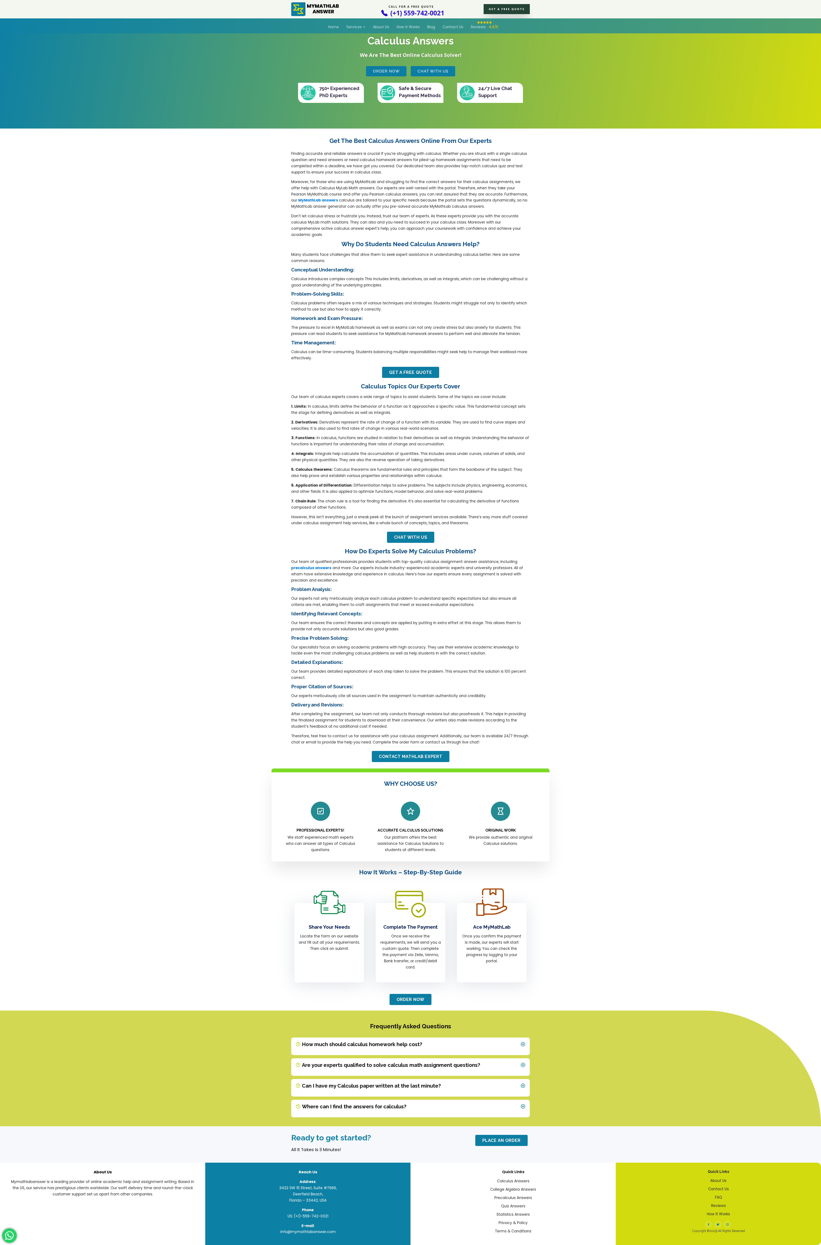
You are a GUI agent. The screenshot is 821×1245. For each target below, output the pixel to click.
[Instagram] (727, 1224)
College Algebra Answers (513, 1189)
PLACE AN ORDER (501, 1140)
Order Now (386, 71)
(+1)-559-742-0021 (311, 1216)
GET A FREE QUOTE (507, 9)
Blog (431, 27)
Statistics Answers (513, 1214)
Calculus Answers (513, 1181)
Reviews (484, 27)
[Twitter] (718, 1224)
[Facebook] (708, 1224)
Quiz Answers (513, 1206)
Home (333, 27)
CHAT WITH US (410, 537)
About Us (381, 27)
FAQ (718, 1197)
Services (354, 27)
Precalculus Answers (513, 1198)
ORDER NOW (410, 999)
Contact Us (453, 27)
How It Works (408, 27)
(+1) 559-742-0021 (416, 13)
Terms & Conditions (513, 1231)
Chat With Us (433, 71)
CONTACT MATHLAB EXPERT (410, 756)
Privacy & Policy (513, 1223)
